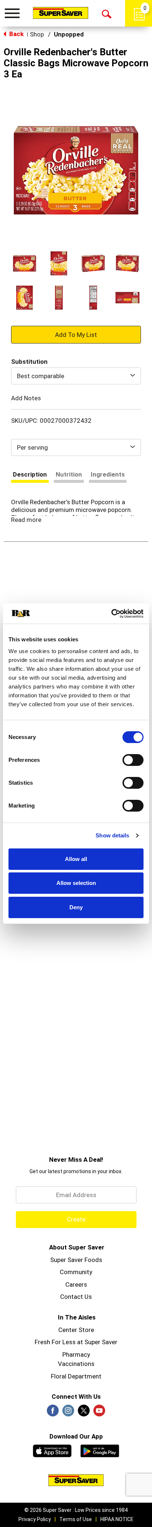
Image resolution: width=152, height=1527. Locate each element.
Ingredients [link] (108, 474)
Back (16, 34)
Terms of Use (75, 1519)
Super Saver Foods (76, 1259)
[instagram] (68, 1412)
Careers (76, 1284)
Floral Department (76, 1376)
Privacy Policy (34, 1519)
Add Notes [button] (26, 398)
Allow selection (76, 883)
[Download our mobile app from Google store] (99, 1450)
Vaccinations (76, 1363)
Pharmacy (76, 1354)
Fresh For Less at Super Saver (76, 1342)
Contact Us (76, 1296)
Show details (112, 835)
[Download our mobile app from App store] (52, 1450)
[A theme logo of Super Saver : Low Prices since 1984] (60, 12)
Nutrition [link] (69, 474)
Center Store (76, 1329)
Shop (37, 34)
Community (76, 1272)
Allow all (76, 859)
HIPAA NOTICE (117, 1519)
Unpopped (69, 34)
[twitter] (84, 1412)
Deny (76, 907)
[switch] (133, 760)
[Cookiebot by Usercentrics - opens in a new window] (111, 613)
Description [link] (30, 474)
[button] (24, 263)
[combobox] (76, 376)
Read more (26, 519)
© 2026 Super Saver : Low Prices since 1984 (76, 1510)
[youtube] (99, 1412)
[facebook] (53, 1412)
